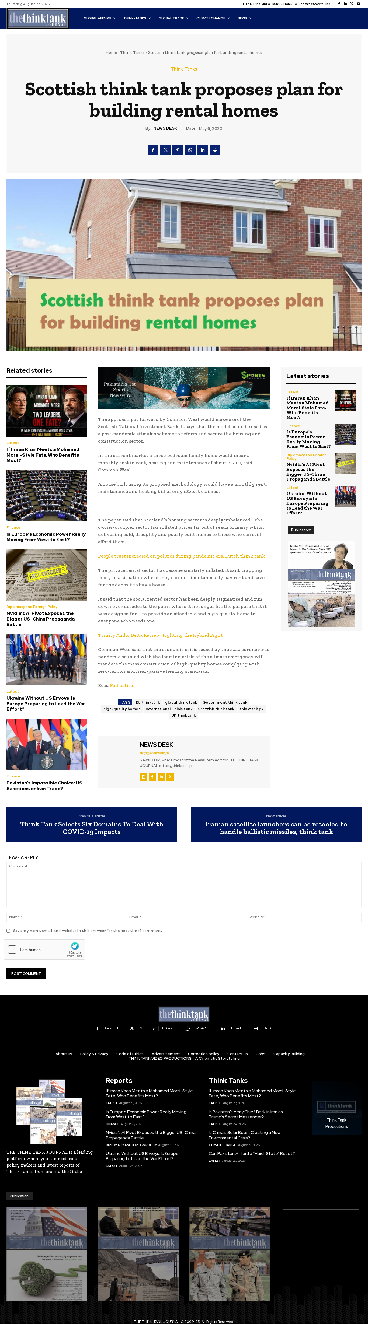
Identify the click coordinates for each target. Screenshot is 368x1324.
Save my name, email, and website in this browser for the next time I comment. (87, 930)
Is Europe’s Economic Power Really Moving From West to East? (46, 536)
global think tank (181, 702)
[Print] (215, 150)
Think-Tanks (132, 52)
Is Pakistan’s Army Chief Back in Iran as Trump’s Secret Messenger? (246, 1114)
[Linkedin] (345, 4)
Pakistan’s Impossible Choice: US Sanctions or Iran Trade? (44, 785)
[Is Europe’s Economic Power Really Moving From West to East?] (46, 495)
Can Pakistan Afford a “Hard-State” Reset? (252, 1153)
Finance (13, 527)
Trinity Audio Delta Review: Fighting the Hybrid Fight (160, 635)
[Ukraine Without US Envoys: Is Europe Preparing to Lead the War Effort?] (46, 660)
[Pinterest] (177, 150)
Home (111, 52)
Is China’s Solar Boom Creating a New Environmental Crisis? (244, 1135)
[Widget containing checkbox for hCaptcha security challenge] (44, 949)
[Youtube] (358, 4)
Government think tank (225, 702)
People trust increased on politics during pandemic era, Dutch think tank (181, 556)
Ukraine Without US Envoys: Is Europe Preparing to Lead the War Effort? (45, 703)
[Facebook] (339, 4)
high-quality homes (121, 709)
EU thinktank (148, 702)
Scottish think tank (216, 709)
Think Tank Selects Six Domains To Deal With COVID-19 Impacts (91, 828)
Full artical (123, 685)
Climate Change (222, 1145)
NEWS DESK (165, 128)
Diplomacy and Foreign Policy (31, 606)
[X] (352, 4)
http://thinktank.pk (154, 753)
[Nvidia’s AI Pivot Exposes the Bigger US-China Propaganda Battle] (46, 575)
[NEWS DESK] (118, 761)
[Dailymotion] (143, 777)
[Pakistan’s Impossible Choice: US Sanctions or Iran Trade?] (46, 744)
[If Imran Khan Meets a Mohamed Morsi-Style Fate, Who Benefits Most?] (46, 411)
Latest (12, 442)
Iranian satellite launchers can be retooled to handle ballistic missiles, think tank (276, 828)
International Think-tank (169, 709)
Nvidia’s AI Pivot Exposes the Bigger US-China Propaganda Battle (40, 618)
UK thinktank (183, 715)
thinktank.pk (251, 709)
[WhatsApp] (190, 150)
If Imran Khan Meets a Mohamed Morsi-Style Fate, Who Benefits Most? (42, 454)
